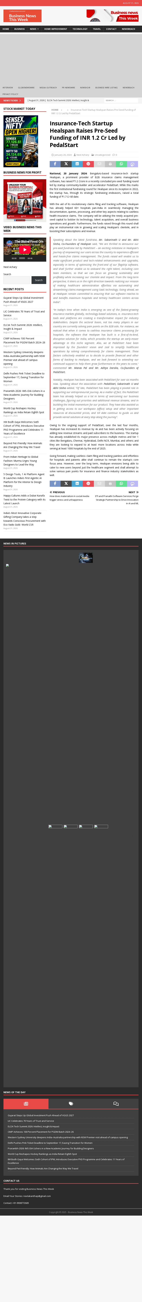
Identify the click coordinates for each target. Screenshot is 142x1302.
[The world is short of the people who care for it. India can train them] (101, 955)
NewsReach (128, 29)
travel (97, 29)
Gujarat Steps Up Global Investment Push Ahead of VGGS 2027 (41, 1115)
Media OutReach (48, 87)
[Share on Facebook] (55, 164)
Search (7, 274)
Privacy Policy (10, 94)
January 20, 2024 (63, 154)
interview (8, 87)
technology (80, 29)
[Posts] (25, 1104)
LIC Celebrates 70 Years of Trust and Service (31, 1120)
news (33, 29)
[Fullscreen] (41, 258)
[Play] (8, 258)
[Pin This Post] (88, 164)
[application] (24, 250)
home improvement (55, 29)
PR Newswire (68, 87)
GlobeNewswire (26, 87)
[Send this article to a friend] (99, 164)
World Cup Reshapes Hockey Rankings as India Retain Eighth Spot (42, 1154)
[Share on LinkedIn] (77, 164)
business (19, 29)
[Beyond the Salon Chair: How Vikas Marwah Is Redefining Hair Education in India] (86, 955)
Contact (111, 29)
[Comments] (116, 1104)
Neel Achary (83, 154)
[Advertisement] (71, 58)
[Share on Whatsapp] (121, 164)
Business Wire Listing (106, 87)
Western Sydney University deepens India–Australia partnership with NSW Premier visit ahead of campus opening (68, 1137)
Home (6, 29)
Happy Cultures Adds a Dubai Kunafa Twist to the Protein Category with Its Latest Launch (24, 499)
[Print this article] (110, 164)
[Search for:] (121, 100)
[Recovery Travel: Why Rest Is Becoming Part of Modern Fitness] (71, 558)
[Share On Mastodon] (132, 164)
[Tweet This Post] (66, 164)
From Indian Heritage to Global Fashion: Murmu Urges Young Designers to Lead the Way (20, 460)
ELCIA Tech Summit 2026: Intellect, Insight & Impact (33, 1126)
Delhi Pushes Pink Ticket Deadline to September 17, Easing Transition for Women (24, 377)
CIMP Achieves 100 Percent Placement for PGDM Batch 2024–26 (41, 1131)
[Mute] (36, 258)
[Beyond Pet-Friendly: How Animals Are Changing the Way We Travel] (55, 558)
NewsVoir (85, 87)
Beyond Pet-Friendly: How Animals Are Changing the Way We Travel (43, 1168)
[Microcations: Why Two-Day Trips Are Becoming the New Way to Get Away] (40, 1079)
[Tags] (71, 1104)
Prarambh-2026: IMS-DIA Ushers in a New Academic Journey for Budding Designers (24, 394)
